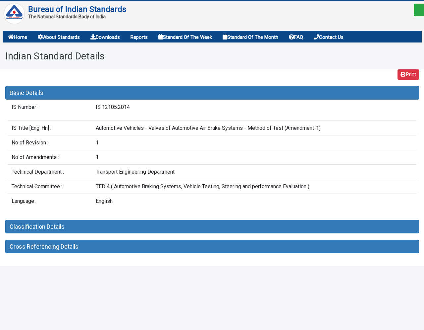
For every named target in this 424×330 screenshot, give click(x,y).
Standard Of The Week (187, 37)
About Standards (61, 37)
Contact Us (331, 37)
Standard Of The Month (252, 37)
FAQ (298, 37)
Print (410, 74)
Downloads (108, 37)
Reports (139, 37)
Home (20, 37)
